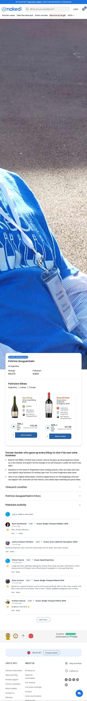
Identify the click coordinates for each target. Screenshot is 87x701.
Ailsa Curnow (18, 580)
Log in (76, 9)
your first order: (34, 2)
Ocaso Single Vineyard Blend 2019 (51, 601)
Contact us (73, 671)
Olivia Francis (18, 560)
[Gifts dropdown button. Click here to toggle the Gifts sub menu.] (74, 15)
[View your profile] (7, 524)
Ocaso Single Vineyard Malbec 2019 (52, 524)
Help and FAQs (75, 663)
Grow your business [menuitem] (33, 696)
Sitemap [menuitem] (8, 697)
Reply (21, 533)
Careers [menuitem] (28, 691)
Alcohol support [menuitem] (11, 679)
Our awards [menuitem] (30, 682)
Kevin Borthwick (19, 524)
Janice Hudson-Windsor (23, 542)
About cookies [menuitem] (11, 688)
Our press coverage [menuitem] (33, 687)
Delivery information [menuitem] (13, 670)
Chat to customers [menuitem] (12, 684)
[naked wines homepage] (11, 9)
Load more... (43, 620)
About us (29, 663)
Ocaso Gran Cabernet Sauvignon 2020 (63, 402)
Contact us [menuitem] (9, 693)
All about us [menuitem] (30, 670)
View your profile (7, 514)
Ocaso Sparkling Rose (29, 401)
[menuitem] (8, 15)
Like (13, 533)
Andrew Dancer (19, 601)
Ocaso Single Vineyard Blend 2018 (49, 580)
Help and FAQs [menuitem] (11, 675)
